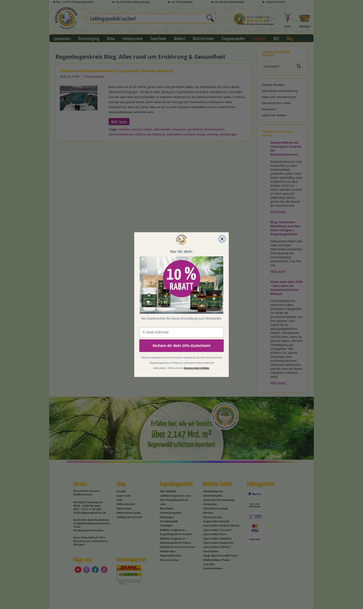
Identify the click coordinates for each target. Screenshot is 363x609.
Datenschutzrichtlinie (196, 367)
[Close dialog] (222, 239)
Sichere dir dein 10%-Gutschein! (181, 345)
